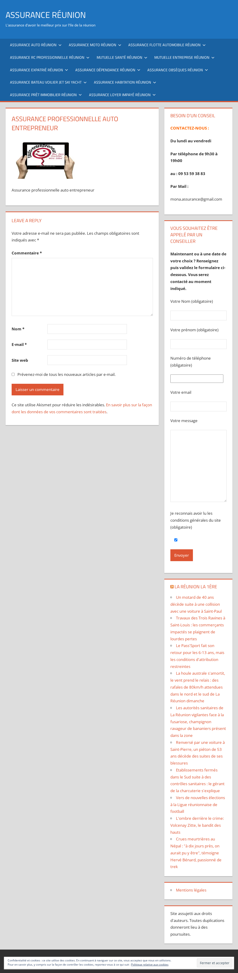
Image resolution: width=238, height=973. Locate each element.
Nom (18, 329)
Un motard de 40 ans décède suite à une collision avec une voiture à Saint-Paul (196, 604)
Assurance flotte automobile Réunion (164, 45)
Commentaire (27, 253)
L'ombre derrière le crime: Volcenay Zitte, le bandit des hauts (197, 825)
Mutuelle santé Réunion (119, 57)
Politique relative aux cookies (150, 964)
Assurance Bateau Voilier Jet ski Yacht (46, 82)
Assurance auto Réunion (33, 45)
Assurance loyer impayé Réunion (120, 95)
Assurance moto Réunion (92, 45)
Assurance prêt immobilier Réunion (43, 95)
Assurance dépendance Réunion (105, 70)
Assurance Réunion (46, 14)
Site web (20, 360)
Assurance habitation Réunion (122, 82)
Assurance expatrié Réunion (36, 70)
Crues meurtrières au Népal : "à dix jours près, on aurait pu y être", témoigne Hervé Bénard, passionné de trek (195, 852)
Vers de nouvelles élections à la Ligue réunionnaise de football (197, 804)
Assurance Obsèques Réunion (175, 70)
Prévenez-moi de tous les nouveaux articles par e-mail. (66, 374)
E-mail (19, 344)
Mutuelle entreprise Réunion (181, 57)
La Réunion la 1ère (196, 586)
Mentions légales (191, 890)
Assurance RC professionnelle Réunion (47, 57)
